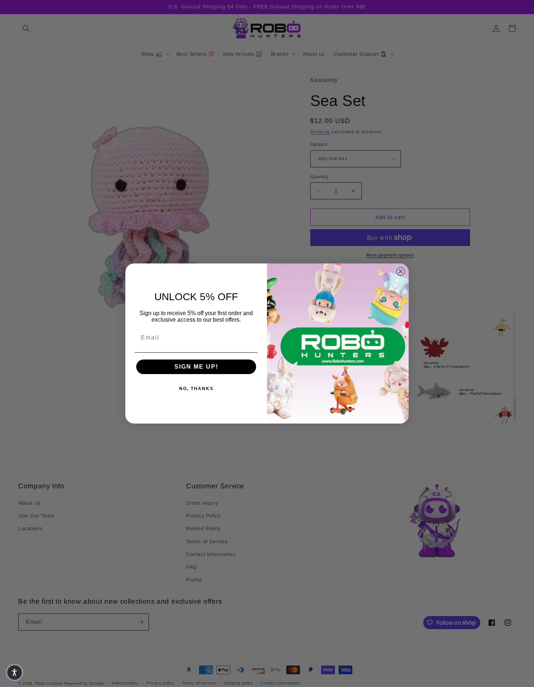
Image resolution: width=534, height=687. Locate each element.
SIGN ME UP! (196, 367)
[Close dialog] (400, 271)
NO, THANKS (196, 388)
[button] (14, 672)
